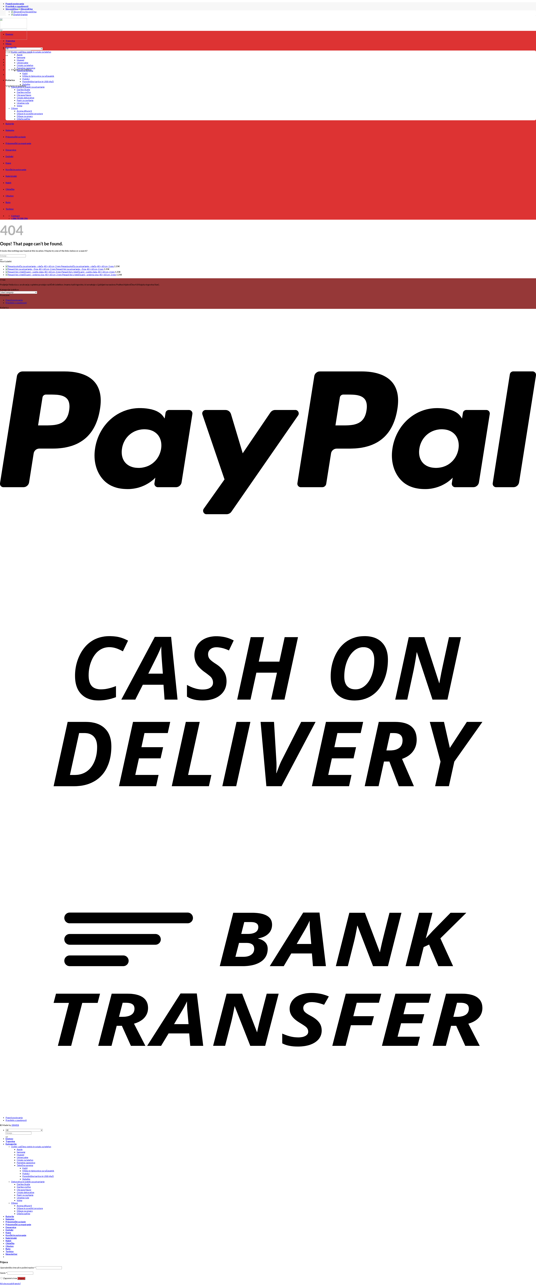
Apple (19, 54)
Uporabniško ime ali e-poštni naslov (18, 1267)
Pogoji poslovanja (15, 3)
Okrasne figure (24, 95)
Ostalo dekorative (25, 97)
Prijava (21, 1278)
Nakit (8, 182)
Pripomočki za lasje (16, 136)
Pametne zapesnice (26, 68)
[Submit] (1, 259)
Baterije (10, 123)
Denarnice (11, 149)
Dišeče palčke (23, 119)
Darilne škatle (23, 89)
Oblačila (10, 189)
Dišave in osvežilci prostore (30, 113)
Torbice (10, 209)
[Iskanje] (7, 55)
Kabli (24, 73)
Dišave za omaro (25, 116)
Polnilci (25, 78)
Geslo (3, 1273)
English (24, 14)
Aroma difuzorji (24, 111)
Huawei (20, 60)
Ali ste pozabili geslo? (10, 1283)
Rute (8, 202)
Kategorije (11, 47)
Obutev (10, 195)
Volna (19, 105)
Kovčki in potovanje (16, 169)
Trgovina (10, 40)
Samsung (21, 57)
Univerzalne (22, 62)
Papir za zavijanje (25, 100)
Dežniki (9, 156)
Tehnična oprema (25, 70)
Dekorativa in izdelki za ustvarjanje (28, 87)
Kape (8, 163)
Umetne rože (23, 103)
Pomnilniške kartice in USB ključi (38, 81)
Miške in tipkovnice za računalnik (38, 76)
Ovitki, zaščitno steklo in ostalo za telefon (31, 52)
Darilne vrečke (24, 92)
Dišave (14, 108)
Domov (9, 34)
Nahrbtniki (11, 176)
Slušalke (26, 84)
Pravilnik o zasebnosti (17, 6)
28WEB (15, 1125)
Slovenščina (12, 9)
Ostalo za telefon (25, 65)
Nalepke (10, 130)
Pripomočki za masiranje (18, 143)
